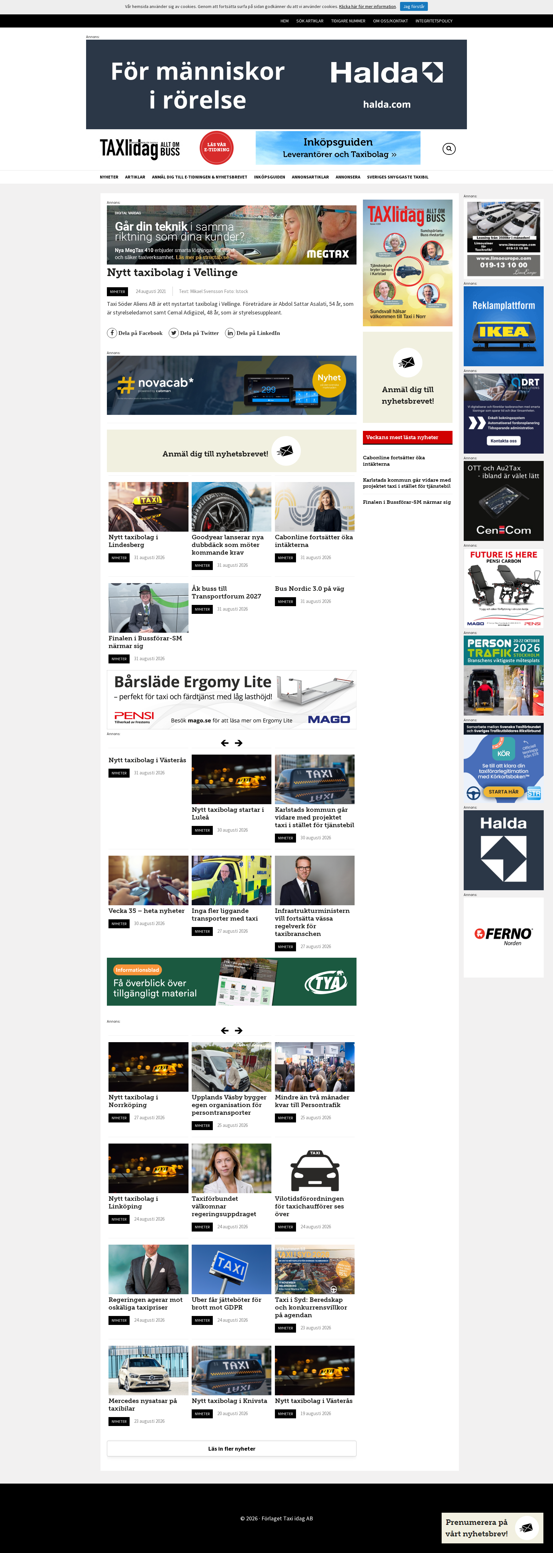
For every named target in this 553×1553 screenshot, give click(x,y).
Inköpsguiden (269, 177)
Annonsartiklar (310, 177)
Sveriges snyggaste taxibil (398, 177)
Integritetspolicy (434, 21)
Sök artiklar (310, 21)
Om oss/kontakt (390, 21)
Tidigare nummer (348, 21)
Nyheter (109, 177)
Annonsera (348, 177)
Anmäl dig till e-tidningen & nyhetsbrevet (199, 177)
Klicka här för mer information (367, 6)
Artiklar (135, 177)
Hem (285, 21)
